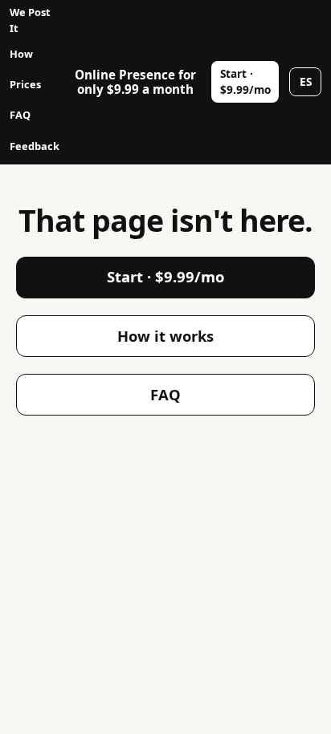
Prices (25, 84)
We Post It (30, 19)
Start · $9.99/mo (245, 81)
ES (306, 81)
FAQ (20, 114)
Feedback (34, 146)
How (21, 54)
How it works (165, 336)
